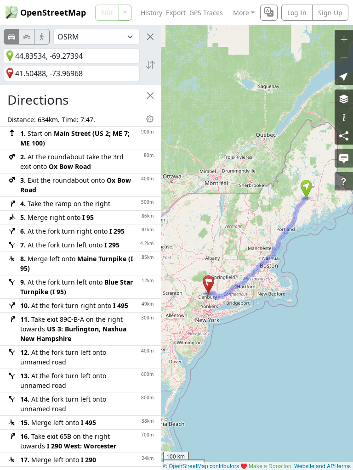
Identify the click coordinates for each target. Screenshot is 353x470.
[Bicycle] (26, 37)
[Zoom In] (344, 39)
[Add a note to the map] (344, 158)
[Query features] (344, 181)
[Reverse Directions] (150, 65)
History (151, 12)
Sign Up (330, 12)
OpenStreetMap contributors (204, 466)
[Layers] (344, 99)
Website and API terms (322, 466)
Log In (297, 12)
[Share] (344, 135)
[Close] (150, 37)
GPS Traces (206, 12)
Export (176, 12)
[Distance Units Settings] (149, 118)
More (241, 12)
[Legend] (344, 117)
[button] (306, 189)
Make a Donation (270, 466)
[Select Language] (269, 13)
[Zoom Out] (344, 57)
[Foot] (42, 37)
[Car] (11, 37)
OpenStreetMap (53, 12)
